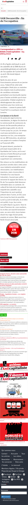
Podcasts (5, 482)
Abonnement (18, 459)
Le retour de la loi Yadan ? (6, 329)
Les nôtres (17, 456)
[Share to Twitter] (12, 58)
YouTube (18, 474)
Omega (21, 471)
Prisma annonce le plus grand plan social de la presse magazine (13, 284)
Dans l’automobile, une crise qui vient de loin (11, 397)
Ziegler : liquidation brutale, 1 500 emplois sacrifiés (13, 295)
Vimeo (4, 477)
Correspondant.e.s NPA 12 (6, 257)
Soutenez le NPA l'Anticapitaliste (8, 239)
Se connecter (7, 462)
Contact (4, 454)
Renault (2, 267)
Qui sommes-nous (8, 450)
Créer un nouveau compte (9, 498)
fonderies (2, 270)
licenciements (3, 263)
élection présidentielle (5, 336)
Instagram (6, 479)
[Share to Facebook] (8, 58)
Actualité (3, 11)
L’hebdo (5, 465)
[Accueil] (7, 1)
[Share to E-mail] (15, 58)
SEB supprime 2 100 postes (8, 304)
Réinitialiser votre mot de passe (11, 500)
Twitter (13, 477)
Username (3, 484)
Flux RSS (16, 479)
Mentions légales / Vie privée (13, 469)
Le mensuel (15, 465)
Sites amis (19, 462)
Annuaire (14, 454)
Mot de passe (4, 490)
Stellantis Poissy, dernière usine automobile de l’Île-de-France (13, 274)
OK (1, 8)
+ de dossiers (3, 445)
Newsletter (6, 459)
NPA (1, 317)
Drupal (14, 471)
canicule (2, 346)
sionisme (2, 327)
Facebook (7, 474)
